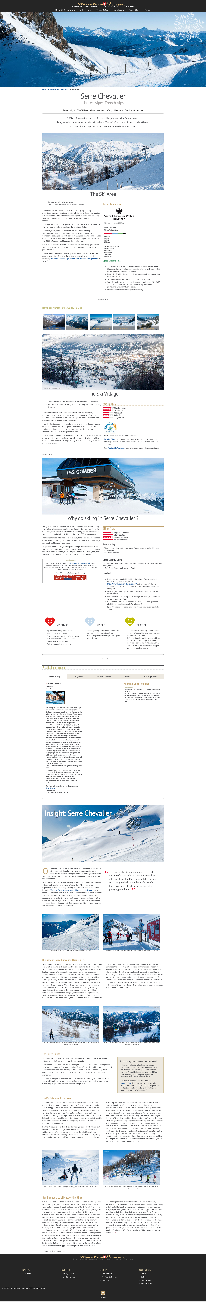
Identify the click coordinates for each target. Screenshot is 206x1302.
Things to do (78, 673)
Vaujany (54, 886)
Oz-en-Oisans (63, 886)
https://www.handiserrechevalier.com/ (122, 580)
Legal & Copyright (69, 1273)
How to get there (150, 673)
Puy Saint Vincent (58, 258)
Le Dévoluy (124, 327)
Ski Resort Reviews (53, 89)
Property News (146, 1276)
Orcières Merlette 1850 (101, 327)
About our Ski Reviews (109, 1273)
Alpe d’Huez (75, 886)
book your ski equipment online (81, 562)
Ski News (144, 1273)
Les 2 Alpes (81, 258)
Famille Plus (109, 438)
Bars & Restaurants (104, 673)
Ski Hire (127, 673)
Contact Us (106, 1276)
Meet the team (107, 1270)
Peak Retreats (51, 785)
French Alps (64, 89)
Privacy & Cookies (69, 1270)
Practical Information (116, 447)
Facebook (27, 1270)
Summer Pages (146, 1279)
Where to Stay (54, 673)
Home (44, 89)
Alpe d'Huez (71, 258)
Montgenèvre (92, 258)
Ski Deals (144, 1270)
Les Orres (77, 327)
